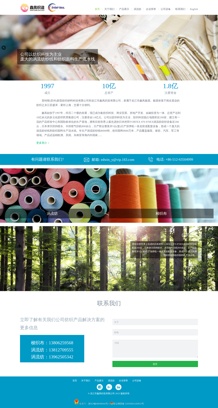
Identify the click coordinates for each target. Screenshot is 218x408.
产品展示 (99, 380)
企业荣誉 (123, 380)
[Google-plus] (109, 389)
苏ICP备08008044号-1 (99, 404)
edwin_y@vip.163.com (117, 160)
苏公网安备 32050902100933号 (128, 404)
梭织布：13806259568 (52, 342)
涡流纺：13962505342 (52, 356)
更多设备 (190, 267)
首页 (75, 380)
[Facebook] (100, 389)
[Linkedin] (118, 389)
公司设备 (136, 380)
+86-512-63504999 (179, 159)
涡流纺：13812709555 (52, 349)
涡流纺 (111, 380)
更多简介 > (42, 142)
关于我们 (85, 380)
